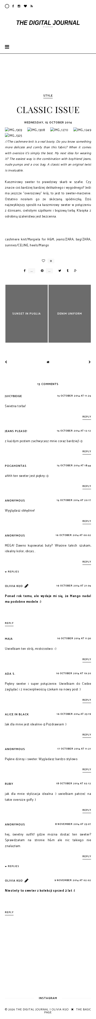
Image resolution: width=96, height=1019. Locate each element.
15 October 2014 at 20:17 (74, 500)
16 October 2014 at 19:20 (73, 673)
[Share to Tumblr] (66, 270)
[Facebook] (13, 6)
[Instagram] (19, 6)
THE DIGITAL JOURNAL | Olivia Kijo (42, 1009)
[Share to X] (58, 270)
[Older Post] (90, 362)
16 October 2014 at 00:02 (73, 535)
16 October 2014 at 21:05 (73, 586)
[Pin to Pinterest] (40, 270)
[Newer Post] (6, 362)
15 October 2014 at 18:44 (74, 466)
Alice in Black (17, 714)
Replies (13, 572)
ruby (9, 784)
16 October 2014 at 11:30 (74, 638)
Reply (86, 417)
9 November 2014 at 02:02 (72, 880)
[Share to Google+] (74, 270)
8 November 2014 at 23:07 (73, 824)
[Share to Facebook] (23, 270)
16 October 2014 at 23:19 (74, 714)
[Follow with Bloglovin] (25, 6)
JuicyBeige (13, 396)
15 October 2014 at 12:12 (74, 431)
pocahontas (16, 466)
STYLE (48, 95)
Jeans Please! (16, 431)
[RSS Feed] (32, 6)
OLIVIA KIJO (14, 586)
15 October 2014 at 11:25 (74, 396)
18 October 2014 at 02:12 (73, 783)
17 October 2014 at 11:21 (74, 749)
